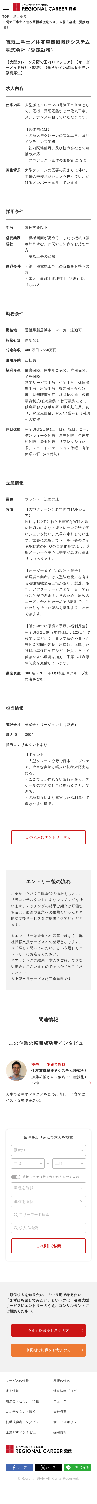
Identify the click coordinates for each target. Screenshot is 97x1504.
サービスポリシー (66, 1422)
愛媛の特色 (61, 1380)
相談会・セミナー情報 (22, 1401)
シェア (22, 1467)
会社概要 (60, 1411)
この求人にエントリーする (48, 837)
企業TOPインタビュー (23, 1432)
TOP (5, 16)
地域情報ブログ (65, 1391)
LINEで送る (80, 1467)
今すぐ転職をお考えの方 (48, 1330)
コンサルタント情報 (21, 1411)
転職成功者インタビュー (24, 1422)
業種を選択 (24, 1188)
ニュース (60, 1401)
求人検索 (19, 16)
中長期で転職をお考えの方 (48, 1350)
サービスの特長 (17, 1380)
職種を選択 (24, 1202)
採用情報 (60, 1432)
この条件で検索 (48, 1246)
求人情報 (12, 1391)
